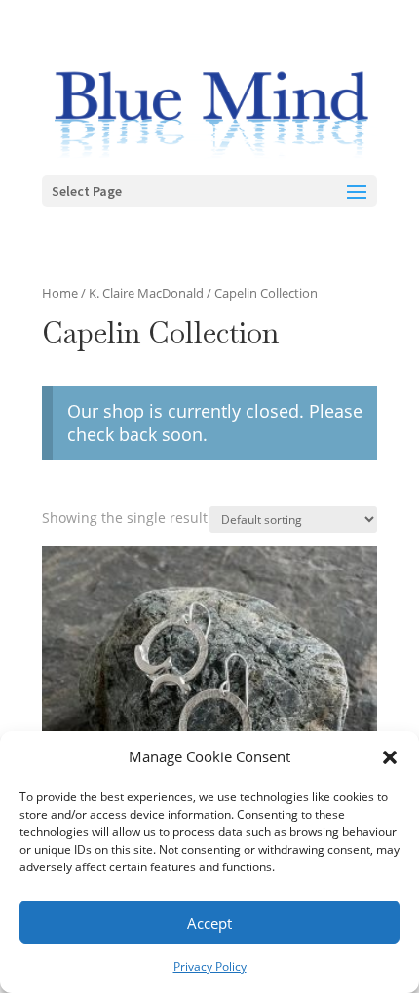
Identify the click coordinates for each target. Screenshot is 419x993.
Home (60, 293)
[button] (390, 757)
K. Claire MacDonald (146, 293)
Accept (209, 923)
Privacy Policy (210, 966)
